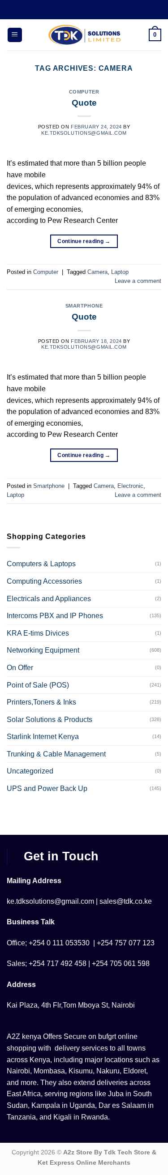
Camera (97, 272)
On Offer (20, 667)
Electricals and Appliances (49, 598)
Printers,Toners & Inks (41, 702)
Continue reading (84, 241)
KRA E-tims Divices (38, 633)
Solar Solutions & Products (49, 719)
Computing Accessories (44, 581)
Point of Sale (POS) (38, 685)
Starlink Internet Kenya (43, 736)
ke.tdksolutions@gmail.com (84, 133)
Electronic (130, 486)
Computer (84, 91)
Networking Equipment (43, 650)
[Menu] (15, 35)
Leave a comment (138, 281)
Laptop (120, 272)
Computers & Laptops (41, 564)
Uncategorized (30, 771)
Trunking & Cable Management (56, 754)
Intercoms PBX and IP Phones (55, 616)
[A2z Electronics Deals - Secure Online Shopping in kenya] (85, 35)
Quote (84, 102)
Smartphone (84, 305)
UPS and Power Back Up (47, 788)
